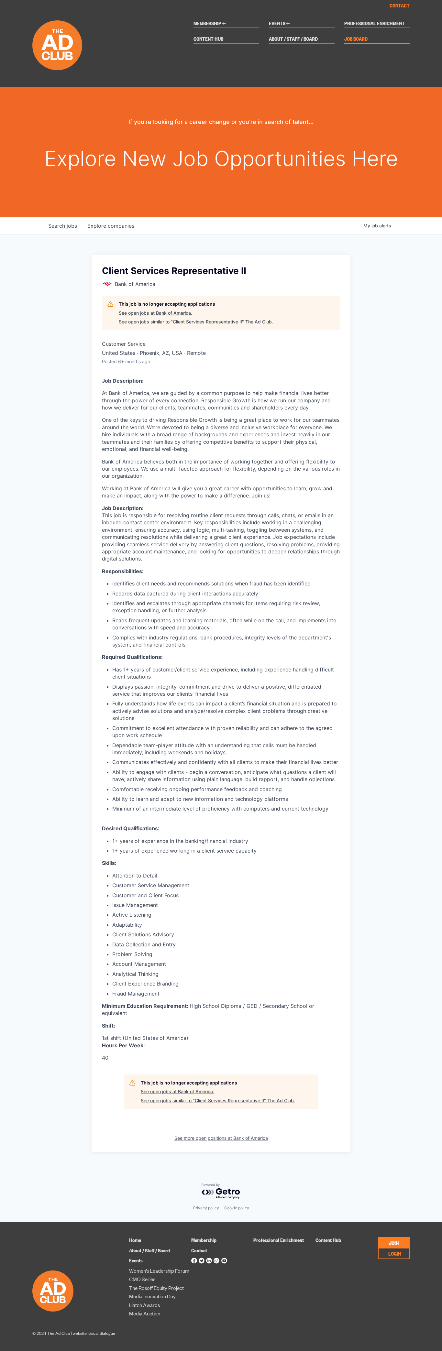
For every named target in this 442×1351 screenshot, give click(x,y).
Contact (400, 5)
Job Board (356, 39)
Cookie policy (236, 1207)
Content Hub (208, 39)
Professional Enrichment (374, 23)
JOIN (394, 1243)
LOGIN (394, 1253)
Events (279, 23)
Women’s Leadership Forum (159, 1270)
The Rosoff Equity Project (156, 1288)
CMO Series (142, 1279)
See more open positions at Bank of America (221, 1138)
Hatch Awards (144, 1305)
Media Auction (144, 1313)
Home (135, 1240)
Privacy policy (206, 1207)
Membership (209, 23)
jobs (62, 226)
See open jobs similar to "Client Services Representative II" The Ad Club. (196, 321)
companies (110, 226)
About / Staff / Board (293, 39)
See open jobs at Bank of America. (155, 313)
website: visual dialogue (94, 1333)
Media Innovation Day (152, 1296)
